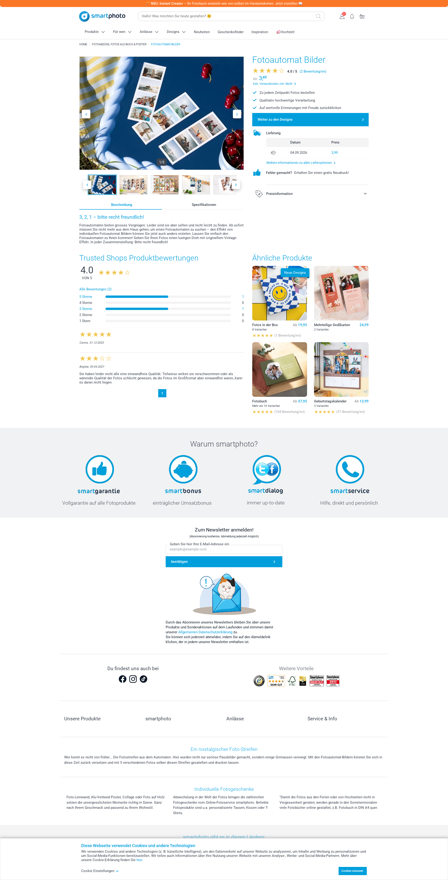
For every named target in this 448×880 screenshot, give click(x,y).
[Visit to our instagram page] (133, 679)
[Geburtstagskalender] (341, 369)
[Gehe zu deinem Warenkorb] (362, 16)
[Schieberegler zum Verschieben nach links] (86, 114)
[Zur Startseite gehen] (102, 16)
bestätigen (179, 562)
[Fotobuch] (279, 369)
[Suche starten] (318, 16)
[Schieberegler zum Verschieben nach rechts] (237, 114)
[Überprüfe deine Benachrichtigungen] (352, 16)
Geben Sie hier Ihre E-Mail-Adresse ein (199, 544)
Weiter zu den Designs (275, 119)
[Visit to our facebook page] (122, 679)
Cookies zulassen (352, 871)
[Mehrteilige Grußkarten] (341, 293)
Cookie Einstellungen (97, 871)
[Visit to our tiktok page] (143, 679)
